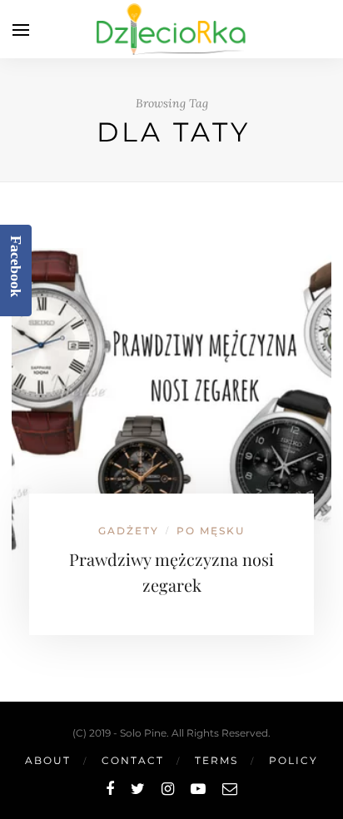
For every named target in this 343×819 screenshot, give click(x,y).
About (48, 760)
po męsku (211, 530)
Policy (293, 760)
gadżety (128, 530)
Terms (216, 760)
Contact (133, 760)
